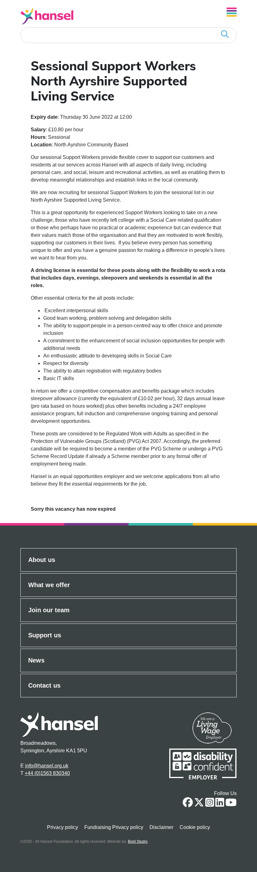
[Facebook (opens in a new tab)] (188, 804)
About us (41, 559)
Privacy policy (62, 827)
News (36, 660)
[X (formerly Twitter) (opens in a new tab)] (199, 804)
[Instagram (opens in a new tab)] (209, 804)
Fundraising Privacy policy (113, 827)
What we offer (49, 584)
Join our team (49, 610)
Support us (44, 635)
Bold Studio (138, 841)
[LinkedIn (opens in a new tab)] (219, 804)
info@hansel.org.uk (46, 765)
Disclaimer (161, 827)
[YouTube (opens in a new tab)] (231, 804)
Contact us (44, 685)
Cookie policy (195, 827)
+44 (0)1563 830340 (47, 773)
